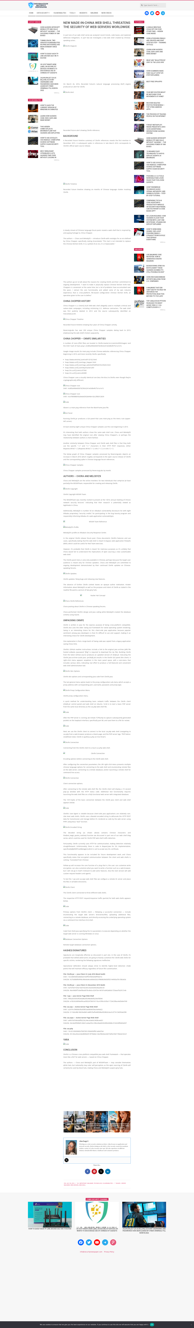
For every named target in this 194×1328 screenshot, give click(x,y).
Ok (152, 1324)
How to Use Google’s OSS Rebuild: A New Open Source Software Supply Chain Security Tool (50, 142)
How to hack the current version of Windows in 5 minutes (49, 107)
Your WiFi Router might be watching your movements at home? (155, 94)
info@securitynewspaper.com (91, 1252)
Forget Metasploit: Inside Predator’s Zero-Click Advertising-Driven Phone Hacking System (156, 129)
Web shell (82, 1185)
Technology (98, 1183)
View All (56, 93)
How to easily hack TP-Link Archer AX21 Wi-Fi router (49, 56)
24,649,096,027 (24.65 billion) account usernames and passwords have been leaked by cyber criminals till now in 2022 (49, 84)
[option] (75, 1121)
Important (83, 1183)
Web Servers (74, 1185)
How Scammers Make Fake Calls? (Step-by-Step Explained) (155, 73)
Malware (90, 1183)
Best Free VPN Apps (154, 81)
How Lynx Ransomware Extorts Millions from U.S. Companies (155, 279)
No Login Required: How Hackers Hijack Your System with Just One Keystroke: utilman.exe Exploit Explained (156, 220)
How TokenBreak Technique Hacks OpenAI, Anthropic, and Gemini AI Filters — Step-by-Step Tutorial (156, 191)
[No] (191, 1325)
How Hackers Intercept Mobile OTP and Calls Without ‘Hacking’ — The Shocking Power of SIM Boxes (50, 31)
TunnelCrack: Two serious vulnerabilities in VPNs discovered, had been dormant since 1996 (50, 45)
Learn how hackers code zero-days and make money (48, 118)
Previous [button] (62, 1122)
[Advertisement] (97, 66)
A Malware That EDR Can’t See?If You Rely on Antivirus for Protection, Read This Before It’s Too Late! (156, 292)
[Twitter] (67, 1160)
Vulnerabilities (108, 1183)
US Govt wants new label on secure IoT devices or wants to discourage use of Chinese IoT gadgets (48, 68)
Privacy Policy (109, 1252)
